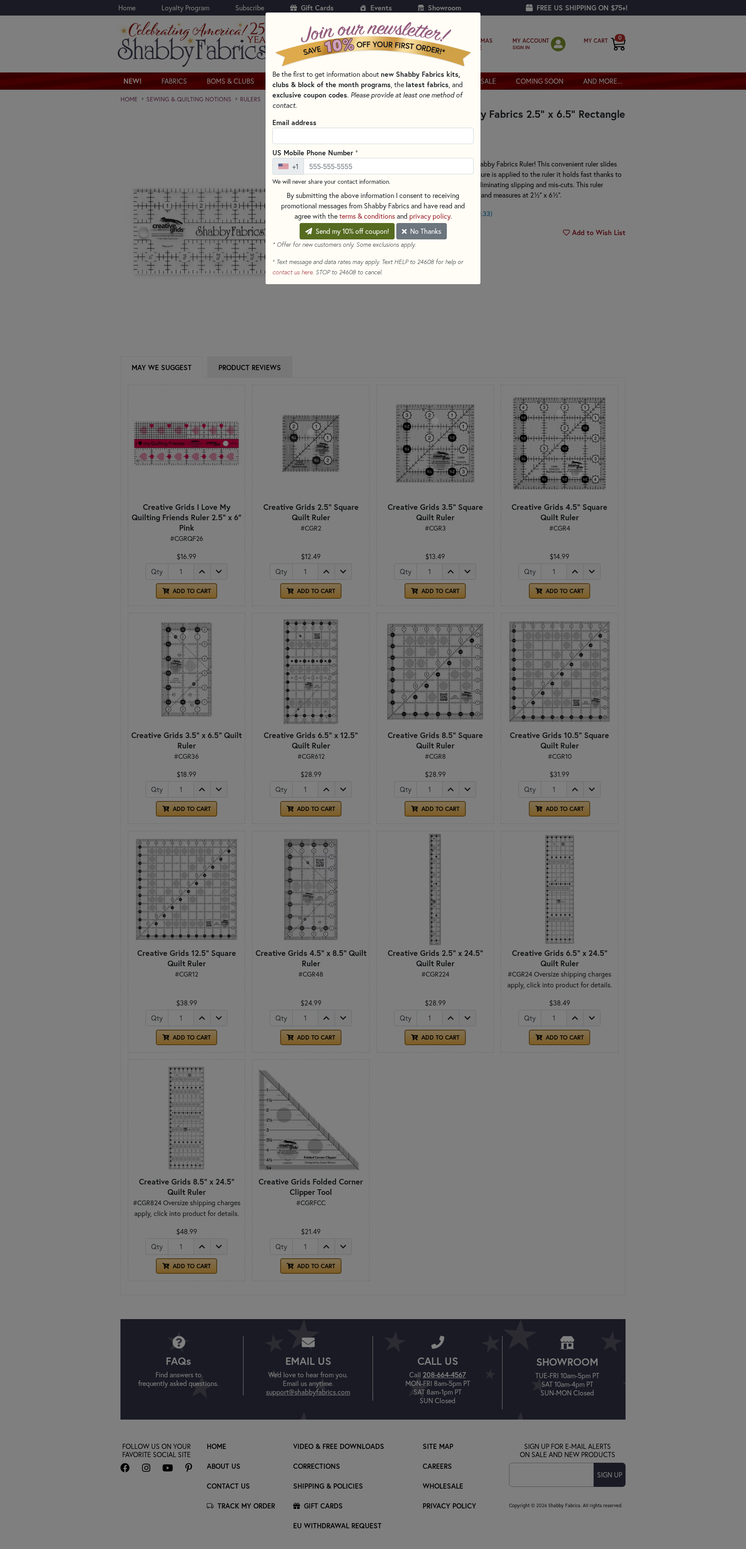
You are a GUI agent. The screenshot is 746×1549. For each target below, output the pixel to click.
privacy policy (429, 215)
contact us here (292, 272)
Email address (294, 122)
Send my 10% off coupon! (351, 231)
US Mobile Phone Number (315, 152)
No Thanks (424, 231)
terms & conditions (367, 215)
